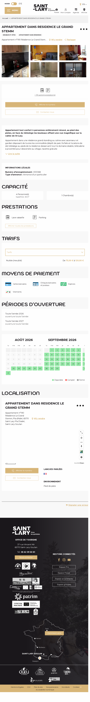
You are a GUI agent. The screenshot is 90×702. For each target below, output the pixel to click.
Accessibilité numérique (44, 692)
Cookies (75, 690)
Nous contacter (25, 560)
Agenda (76, 12)
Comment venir (53, 636)
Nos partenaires (51, 690)
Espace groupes (63, 587)
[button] (83, 698)
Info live (84, 12)
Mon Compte (66, 12)
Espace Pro (63, 570)
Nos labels (65, 690)
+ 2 (72, 70)
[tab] (42, 252)
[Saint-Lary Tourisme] (44, 7)
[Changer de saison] (14, 3)
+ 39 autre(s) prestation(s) (44, 95)
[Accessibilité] (80, 4)
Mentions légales (16, 690)
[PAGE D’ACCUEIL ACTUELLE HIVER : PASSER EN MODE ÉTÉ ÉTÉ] (14, 3)
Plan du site (37, 690)
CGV (28, 690)
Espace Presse (62, 576)
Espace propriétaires (63, 582)
